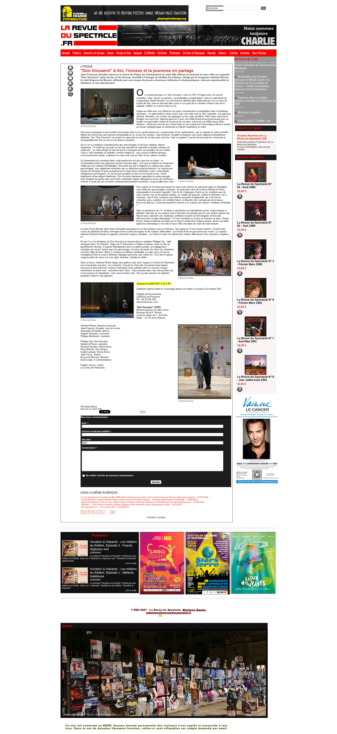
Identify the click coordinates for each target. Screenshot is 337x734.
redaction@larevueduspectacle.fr (168, 612)
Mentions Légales (249, 91)
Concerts (151, 517)
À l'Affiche (149, 53)
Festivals (162, 53)
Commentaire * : (90, 448)
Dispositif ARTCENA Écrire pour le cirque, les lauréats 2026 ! (255, 113)
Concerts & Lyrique (79, 61)
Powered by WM (183, 615)
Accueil (66, 53)
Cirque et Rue (123, 53)
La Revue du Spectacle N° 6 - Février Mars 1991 (255, 301)
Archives (245, 53)
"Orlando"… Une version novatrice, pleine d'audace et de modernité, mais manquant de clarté (125, 504)
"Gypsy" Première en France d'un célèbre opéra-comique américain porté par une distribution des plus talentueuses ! (136, 502)
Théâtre (76, 53)
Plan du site (151, 615)
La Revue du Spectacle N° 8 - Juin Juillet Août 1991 (255, 378)
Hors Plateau (259, 53)
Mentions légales (194, 609)
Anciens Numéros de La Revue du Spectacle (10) (252, 137)
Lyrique (95, 61)
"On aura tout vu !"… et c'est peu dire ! (98, 507)
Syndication (168, 615)
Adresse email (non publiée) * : (97, 431)
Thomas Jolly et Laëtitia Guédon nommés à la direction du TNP (255, 79)
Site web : (86, 439)
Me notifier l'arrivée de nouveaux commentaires (110, 475)
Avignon (138, 53)
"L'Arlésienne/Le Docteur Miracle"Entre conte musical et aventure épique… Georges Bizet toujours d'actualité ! (133, 500)
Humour (211, 53)
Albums (222, 53)
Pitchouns (175, 53)
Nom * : (85, 423)
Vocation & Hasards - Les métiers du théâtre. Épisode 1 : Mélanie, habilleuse (113, 572)
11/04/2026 (95, 580)
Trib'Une (233, 53)
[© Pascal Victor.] (107, 89)
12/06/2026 (95, 552)
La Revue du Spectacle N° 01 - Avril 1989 (254, 186)
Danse (110, 53)
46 (112, 512)
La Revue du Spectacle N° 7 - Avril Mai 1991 (255, 340)
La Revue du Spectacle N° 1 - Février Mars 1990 (255, 263)
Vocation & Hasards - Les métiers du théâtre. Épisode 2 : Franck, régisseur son (113, 545)
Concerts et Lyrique (94, 53)
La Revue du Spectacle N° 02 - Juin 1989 (254, 224)
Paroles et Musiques (194, 53)
